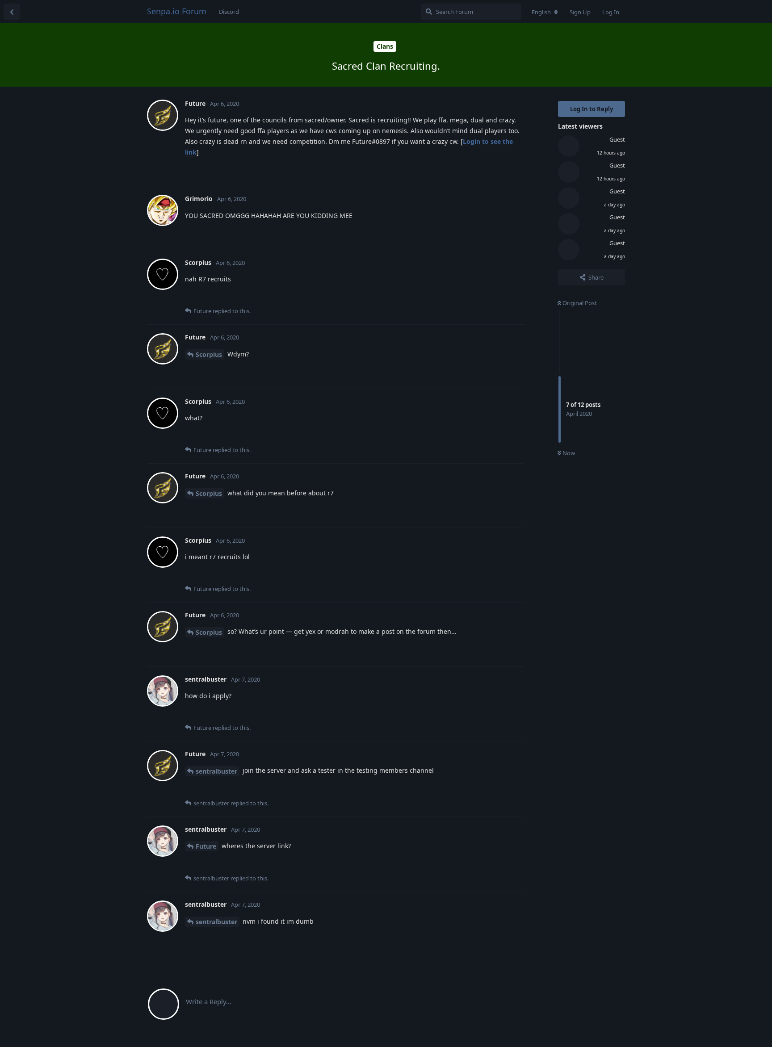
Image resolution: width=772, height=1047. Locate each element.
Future (206, 846)
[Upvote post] (472, 170)
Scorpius (209, 354)
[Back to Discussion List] (12, 12)
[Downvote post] (491, 170)
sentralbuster (216, 771)
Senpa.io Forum (176, 11)
